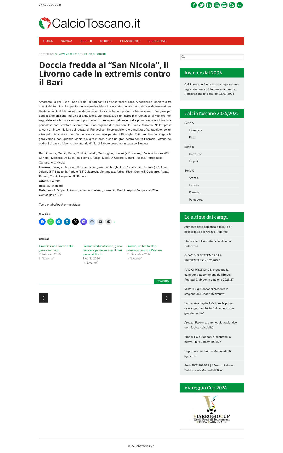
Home (48, 41)
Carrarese (195, 154)
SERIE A (66, 41)
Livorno (163, 281)
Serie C (189, 170)
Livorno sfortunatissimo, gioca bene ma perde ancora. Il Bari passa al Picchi (102, 250)
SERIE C (106, 41)
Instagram (224, 5)
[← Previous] (43, 298)
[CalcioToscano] (89, 28)
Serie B (189, 146)
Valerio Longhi (95, 54)
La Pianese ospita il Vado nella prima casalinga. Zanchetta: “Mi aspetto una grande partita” (209, 308)
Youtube (217, 5)
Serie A (189, 123)
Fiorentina (195, 130)
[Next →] (167, 298)
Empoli (193, 161)
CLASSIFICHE (130, 41)
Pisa (192, 137)
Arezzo (193, 177)
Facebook (194, 5)
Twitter (201, 5)
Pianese (194, 192)
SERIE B (86, 41)
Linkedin (209, 5)
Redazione (157, 41)
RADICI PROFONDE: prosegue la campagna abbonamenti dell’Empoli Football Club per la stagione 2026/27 (209, 274)
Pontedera (196, 199)
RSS (232, 5)
